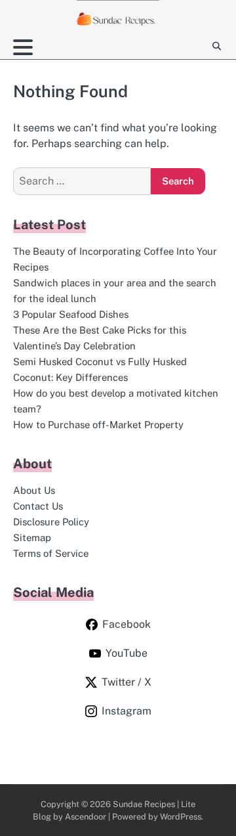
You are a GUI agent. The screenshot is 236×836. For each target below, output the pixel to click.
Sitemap (32, 537)
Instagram (126, 711)
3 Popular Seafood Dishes (70, 314)
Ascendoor (85, 817)
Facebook (126, 624)
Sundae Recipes (144, 804)
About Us (34, 490)
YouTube (127, 653)
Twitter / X (126, 682)
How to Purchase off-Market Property (98, 424)
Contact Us (38, 506)
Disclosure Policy (51, 521)
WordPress (180, 817)
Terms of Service (50, 553)
